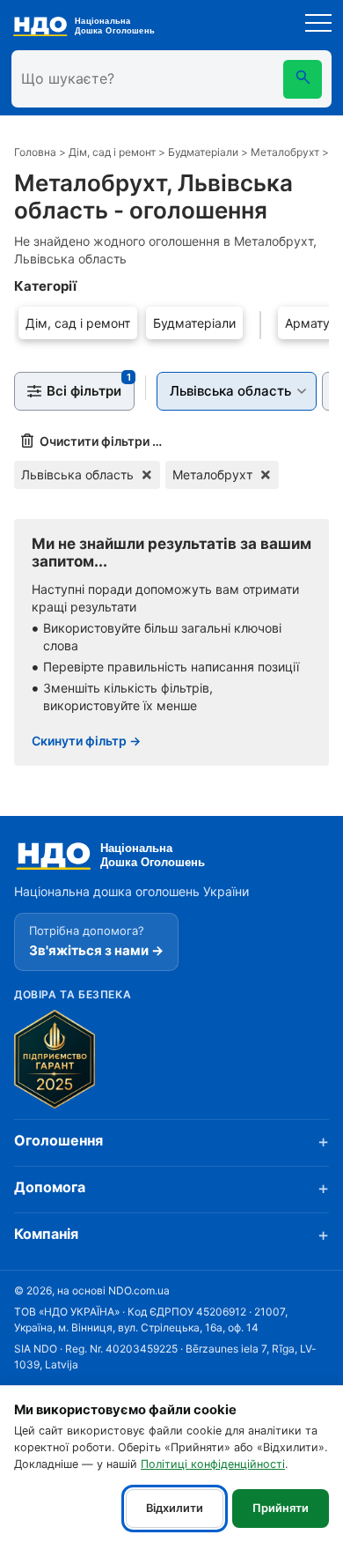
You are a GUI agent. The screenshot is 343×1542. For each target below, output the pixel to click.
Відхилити (174, 1508)
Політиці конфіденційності (213, 1464)
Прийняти (280, 1508)
